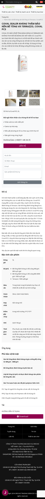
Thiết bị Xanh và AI (23, 12)
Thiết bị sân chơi (8, 12)
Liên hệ (11, 436)
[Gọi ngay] (5, 492)
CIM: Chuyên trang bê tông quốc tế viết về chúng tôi (19, 398)
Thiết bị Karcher (37, 12)
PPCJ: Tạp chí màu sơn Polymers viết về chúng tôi (18, 394)
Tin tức (33, 431)
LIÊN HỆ (22, 145)
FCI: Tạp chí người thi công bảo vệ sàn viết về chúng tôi (20, 389)
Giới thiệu (33, 426)
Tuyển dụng (11, 431)
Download (23, 416)
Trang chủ (5, 17)
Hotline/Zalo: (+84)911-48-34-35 (16, 140)
